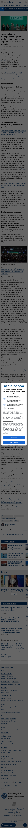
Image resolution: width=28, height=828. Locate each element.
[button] (14, 408)
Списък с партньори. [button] (8, 421)
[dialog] (14, 414)
